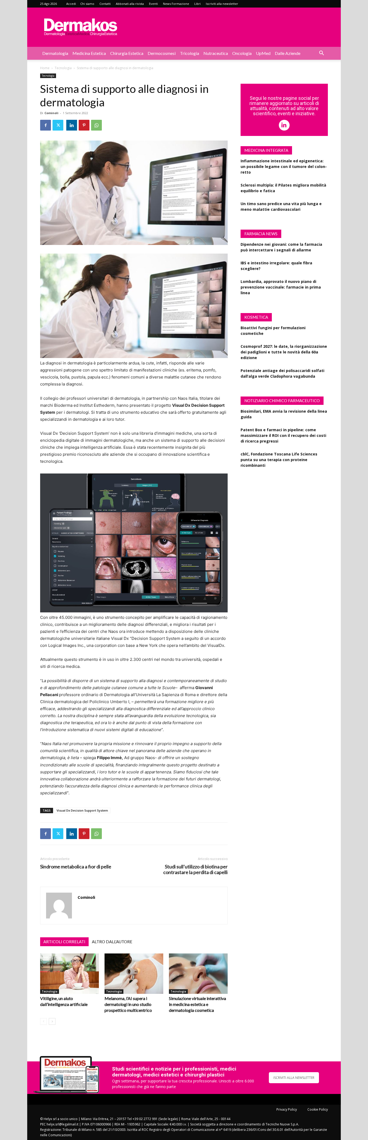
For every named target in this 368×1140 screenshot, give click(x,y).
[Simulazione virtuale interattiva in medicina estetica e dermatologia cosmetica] (198, 973)
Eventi (153, 4)
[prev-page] (43, 1021)
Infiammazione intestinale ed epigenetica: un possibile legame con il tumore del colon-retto (284, 166)
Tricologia (189, 53)
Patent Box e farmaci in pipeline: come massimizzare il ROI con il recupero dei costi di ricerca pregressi (283, 435)
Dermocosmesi (162, 53)
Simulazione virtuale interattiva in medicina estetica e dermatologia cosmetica (197, 1004)
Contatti (105, 4)
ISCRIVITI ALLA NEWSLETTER (293, 1077)
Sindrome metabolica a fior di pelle (75, 866)
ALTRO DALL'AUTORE (112, 941)
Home (45, 68)
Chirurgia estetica (126, 53)
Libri (197, 4)
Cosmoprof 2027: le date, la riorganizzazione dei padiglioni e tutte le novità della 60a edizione (284, 352)
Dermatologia (55, 53)
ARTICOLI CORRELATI (64, 941)
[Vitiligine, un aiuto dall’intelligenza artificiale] (69, 973)
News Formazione (176, 4)
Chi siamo (87, 4)
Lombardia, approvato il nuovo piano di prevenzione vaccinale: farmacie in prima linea (281, 287)
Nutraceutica (215, 53)
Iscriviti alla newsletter (222, 4)
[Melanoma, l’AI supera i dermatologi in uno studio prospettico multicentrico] (134, 973)
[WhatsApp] (96, 125)
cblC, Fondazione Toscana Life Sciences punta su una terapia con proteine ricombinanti (279, 459)
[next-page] (52, 1021)
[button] (321, 53)
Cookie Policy (317, 1109)
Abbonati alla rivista (130, 4)
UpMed (263, 53)
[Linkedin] (71, 125)
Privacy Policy (286, 1109)
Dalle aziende (287, 53)
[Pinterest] (84, 125)
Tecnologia (63, 68)
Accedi (71, 4)
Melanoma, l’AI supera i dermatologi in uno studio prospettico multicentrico (128, 1004)
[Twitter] (58, 125)
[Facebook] (45, 125)
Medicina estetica (89, 53)
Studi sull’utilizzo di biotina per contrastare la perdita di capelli (195, 869)
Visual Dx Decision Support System (82, 810)
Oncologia (242, 53)
